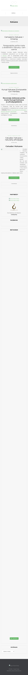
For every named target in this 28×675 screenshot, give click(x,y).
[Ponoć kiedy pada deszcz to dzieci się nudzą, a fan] (14, 287)
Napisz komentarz (14, 73)
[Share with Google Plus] (15, 76)
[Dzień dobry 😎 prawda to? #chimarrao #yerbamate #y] (6, 311)
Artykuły (10, 135)
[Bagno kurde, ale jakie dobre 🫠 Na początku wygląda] (22, 291)
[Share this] (10, 76)
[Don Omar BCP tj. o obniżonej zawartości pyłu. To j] (14, 340)
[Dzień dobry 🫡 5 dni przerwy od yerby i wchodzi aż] (6, 243)
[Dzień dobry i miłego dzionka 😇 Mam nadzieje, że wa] (6, 289)
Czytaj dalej (14, 67)
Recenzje (11, 34)
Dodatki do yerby (16, 135)
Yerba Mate (16, 34)
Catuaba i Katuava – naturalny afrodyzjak (14, 139)
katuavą (5, 55)
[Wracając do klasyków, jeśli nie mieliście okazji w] (22, 256)
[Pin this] (17, 76)
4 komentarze (14, 183)
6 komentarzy (14, 125)
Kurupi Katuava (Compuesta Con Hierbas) (14, 90)
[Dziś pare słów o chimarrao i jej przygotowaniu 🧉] (22, 469)
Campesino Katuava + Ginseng (14, 38)
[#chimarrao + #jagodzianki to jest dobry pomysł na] (14, 241)
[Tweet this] (13, 76)
